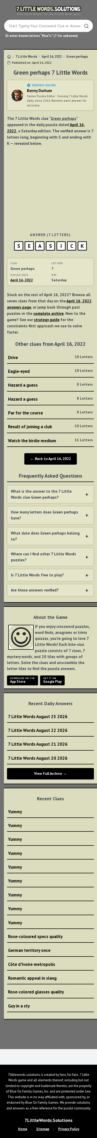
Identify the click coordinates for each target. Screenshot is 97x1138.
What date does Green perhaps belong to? (45, 536)
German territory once (29, 950)
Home (22, 1129)
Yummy (15, 812)
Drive (50, 357)
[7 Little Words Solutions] (48, 11)
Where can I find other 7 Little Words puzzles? (43, 556)
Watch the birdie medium (50, 441)
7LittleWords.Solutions (48, 1120)
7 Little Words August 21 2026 (38, 744)
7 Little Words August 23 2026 (38, 716)
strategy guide (46, 319)
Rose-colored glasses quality (36, 992)
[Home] (9, 57)
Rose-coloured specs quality (35, 936)
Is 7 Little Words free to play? (37, 575)
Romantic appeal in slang (32, 978)
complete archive (48, 313)
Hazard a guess (50, 385)
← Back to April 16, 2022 (50, 458)
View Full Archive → (50, 773)
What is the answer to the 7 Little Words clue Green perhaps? (41, 494)
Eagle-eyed (50, 371)
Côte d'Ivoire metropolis (31, 964)
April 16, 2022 (52, 56)
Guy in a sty (19, 1006)
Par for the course (50, 413)
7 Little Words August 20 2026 (38, 758)
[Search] (86, 26)
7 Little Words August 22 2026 (38, 730)
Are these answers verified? (35, 590)
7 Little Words (26, 56)
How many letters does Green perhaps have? (44, 515)
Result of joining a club (50, 427)
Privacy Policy (68, 1129)
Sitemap (42, 1129)
